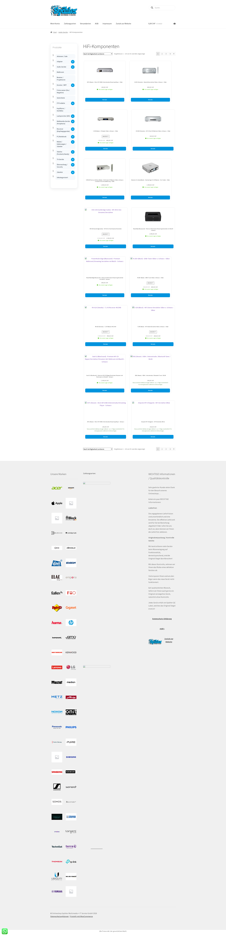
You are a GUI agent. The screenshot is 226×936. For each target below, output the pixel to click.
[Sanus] (71, 772)
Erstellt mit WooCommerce (81, 916)
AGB (96, 23)
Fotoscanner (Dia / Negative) (63, 91)
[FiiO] (71, 592)
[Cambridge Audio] (71, 533)
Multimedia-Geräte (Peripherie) (63, 122)
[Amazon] (71, 488)
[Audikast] (71, 503)
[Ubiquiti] (57, 876)
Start (55, 32)
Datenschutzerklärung (59, 916)
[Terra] (71, 846)
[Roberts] (57, 757)
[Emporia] (71, 577)
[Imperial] (57, 637)
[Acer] (57, 488)
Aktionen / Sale (62, 56)
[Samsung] (71, 757)
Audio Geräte (63, 32)
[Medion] (71, 682)
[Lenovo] (57, 667)
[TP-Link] (71, 861)
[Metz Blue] (57, 697)
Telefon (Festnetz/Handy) (63, 153)
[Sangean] (57, 772)
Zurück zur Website (123, 23)
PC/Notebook (61, 136)
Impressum (107, 23)
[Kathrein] (57, 652)
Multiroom (60, 72)
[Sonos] (57, 802)
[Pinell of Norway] (57, 742)
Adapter (60, 61)
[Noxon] (57, 712)
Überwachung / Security (62, 165)
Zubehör (60, 172)
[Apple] (57, 503)
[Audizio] (57, 518)
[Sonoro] (71, 787)
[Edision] (71, 563)
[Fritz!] (57, 607)
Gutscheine (61, 98)
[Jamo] (71, 637)
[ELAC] (57, 577)
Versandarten (85, 23)
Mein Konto (55, 23)
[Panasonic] (57, 727)
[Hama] (57, 622)
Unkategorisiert (62, 177)
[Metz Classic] (71, 697)
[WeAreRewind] (71, 876)
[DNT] (57, 563)
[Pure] (71, 742)
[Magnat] (57, 682)
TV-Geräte (60, 159)
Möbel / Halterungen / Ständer (61, 144)
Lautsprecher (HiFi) (63, 116)
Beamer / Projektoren (61, 78)
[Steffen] (71, 816)
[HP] (71, 622)
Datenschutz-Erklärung (162, 619)
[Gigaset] (71, 607)
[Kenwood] (71, 652)
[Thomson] (57, 861)
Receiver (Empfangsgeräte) (63, 130)
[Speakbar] (57, 816)
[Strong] (56, 831)
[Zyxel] (71, 891)
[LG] (71, 667)
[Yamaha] (57, 891)
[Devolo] (71, 548)
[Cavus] (57, 548)
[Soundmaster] (71, 802)
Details (105, 100)
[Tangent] (71, 831)
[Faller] (57, 592)
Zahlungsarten (70, 23)
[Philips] (71, 727)
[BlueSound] (57, 533)
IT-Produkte (61, 103)
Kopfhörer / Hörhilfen (61, 109)
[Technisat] (57, 846)
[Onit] (71, 712)
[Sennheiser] (57, 787)
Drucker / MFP (62, 85)
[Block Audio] (71, 518)
